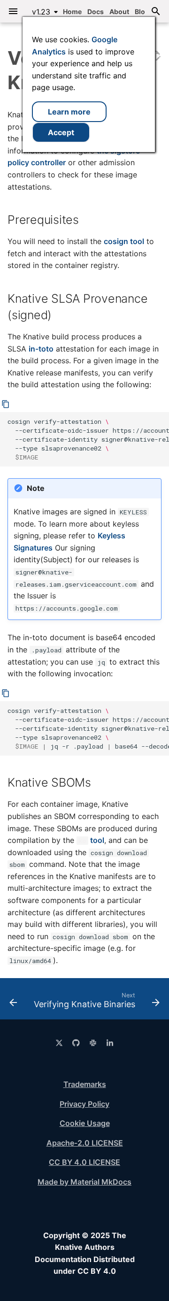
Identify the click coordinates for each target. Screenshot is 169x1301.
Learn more (69, 111)
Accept (61, 132)
